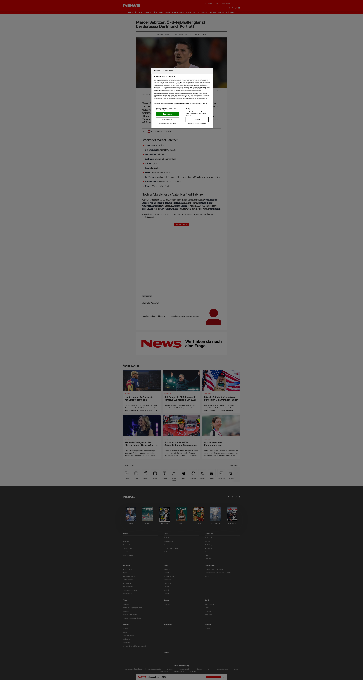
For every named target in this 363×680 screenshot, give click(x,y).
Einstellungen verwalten (167, 119)
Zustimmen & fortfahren (167, 114)
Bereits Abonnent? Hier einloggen (197, 123)
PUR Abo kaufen (197, 119)
